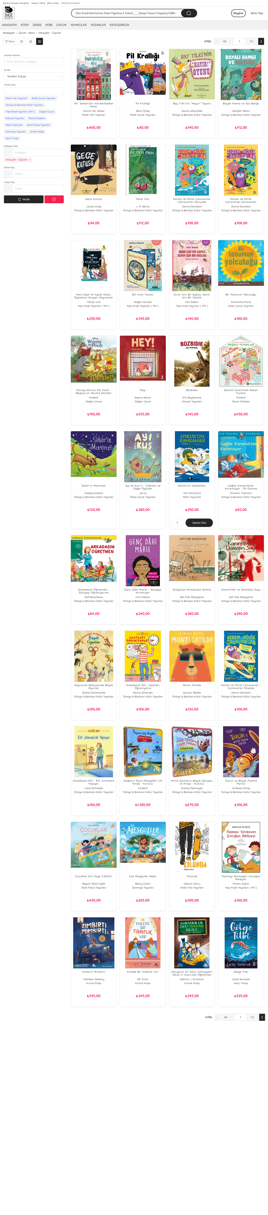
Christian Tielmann (241, 493)
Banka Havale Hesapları (16, 3)
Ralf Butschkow (94, 597)
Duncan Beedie (192, 692)
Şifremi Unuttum (71, 3)
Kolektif (93, 397)
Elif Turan (142, 979)
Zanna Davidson (192, 206)
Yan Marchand (192, 493)
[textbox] (34, 91)
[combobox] (34, 91)
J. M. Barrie (142, 206)
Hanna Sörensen (143, 692)
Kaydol (238, 13)
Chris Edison (143, 597)
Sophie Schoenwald (93, 692)
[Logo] (9, 13)
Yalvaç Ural (93, 302)
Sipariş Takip (38, 3)
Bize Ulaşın (53, 3)
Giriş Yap (257, 13)
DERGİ (37, 25)
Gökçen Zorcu (192, 883)
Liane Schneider (93, 788)
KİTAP (25, 25)
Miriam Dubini (241, 883)
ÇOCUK (61, 25)
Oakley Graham (93, 493)
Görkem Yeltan (241, 110)
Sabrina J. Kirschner (192, 979)
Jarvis (143, 493)
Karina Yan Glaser (94, 110)
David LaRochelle (192, 110)
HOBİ (48, 25)
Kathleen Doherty (93, 979)
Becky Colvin (142, 883)
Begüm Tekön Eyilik (93, 883)
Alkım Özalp (143, 110)
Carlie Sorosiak (241, 979)
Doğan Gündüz (143, 302)
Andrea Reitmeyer (192, 788)
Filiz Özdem (192, 302)
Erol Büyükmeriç (191, 397)
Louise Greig (94, 206)
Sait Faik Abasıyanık (192, 597)
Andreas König (241, 788)
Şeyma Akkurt (143, 397)
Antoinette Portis (241, 302)
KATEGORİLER (119, 25)
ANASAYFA (9, 25)
